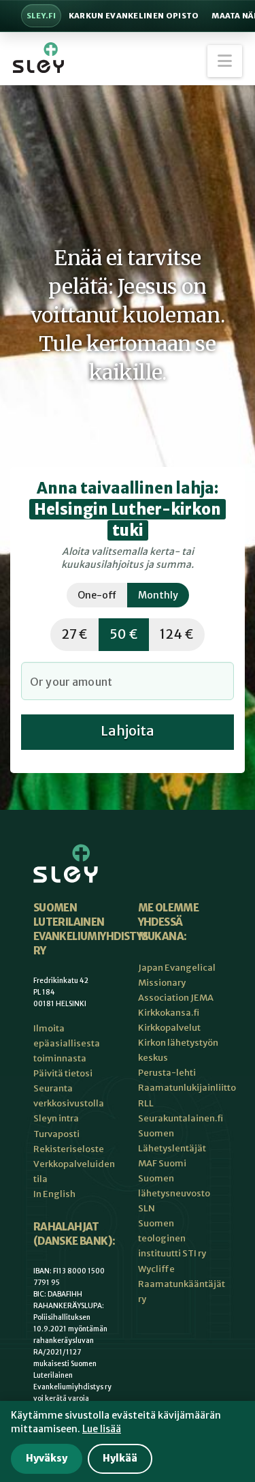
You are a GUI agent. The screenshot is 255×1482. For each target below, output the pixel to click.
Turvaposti (56, 1134)
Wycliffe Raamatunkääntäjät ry (181, 1284)
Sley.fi (41, 15)
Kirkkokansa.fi (168, 1012)
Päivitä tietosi (62, 1073)
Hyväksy (46, 1458)
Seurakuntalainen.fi (180, 1118)
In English (54, 1194)
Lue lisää (101, 1429)
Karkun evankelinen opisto (134, 15)
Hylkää (120, 1458)
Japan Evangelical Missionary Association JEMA (177, 982)
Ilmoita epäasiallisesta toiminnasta (66, 1043)
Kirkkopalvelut (169, 1027)
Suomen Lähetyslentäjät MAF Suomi (172, 1148)
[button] (224, 61)
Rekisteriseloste (68, 1149)
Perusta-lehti (167, 1072)
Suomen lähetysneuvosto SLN (174, 1193)
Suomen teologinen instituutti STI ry (172, 1238)
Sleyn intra (56, 1118)
